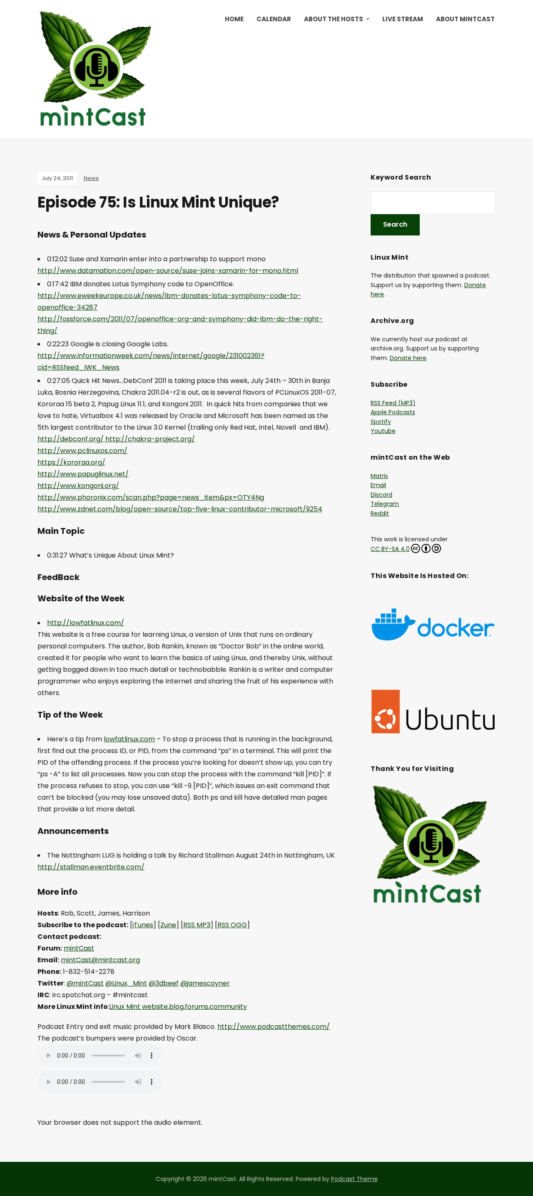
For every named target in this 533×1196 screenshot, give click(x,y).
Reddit (380, 513)
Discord (381, 494)
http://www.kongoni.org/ (78, 485)
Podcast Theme (354, 1179)
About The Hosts (333, 19)
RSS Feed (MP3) (393, 403)
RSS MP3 (196, 925)
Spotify (381, 422)
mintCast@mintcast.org (100, 960)
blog (176, 1006)
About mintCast (465, 19)
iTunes (142, 925)
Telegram (385, 504)
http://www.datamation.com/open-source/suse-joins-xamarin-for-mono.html (167, 270)
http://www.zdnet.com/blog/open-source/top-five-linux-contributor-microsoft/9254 (179, 509)
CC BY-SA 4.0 (390, 549)
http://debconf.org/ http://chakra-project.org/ (116, 439)
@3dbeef (164, 983)
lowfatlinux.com (129, 739)
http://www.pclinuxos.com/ (82, 450)
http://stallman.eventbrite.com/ (90, 867)
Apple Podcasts (393, 412)
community (228, 1006)
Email (378, 485)
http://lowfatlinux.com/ (85, 623)
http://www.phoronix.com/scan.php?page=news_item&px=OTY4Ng (150, 497)
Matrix (379, 476)
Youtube (383, 431)
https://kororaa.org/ (71, 462)
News (91, 178)
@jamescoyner (205, 983)
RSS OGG (232, 925)
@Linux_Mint (126, 983)
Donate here (408, 358)
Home (234, 19)
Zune (168, 925)
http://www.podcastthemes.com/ (273, 1026)
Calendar (274, 19)
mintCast (79, 948)
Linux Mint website (138, 1006)
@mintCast (85, 983)
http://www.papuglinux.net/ (83, 474)
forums (196, 1006)
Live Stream (402, 19)
